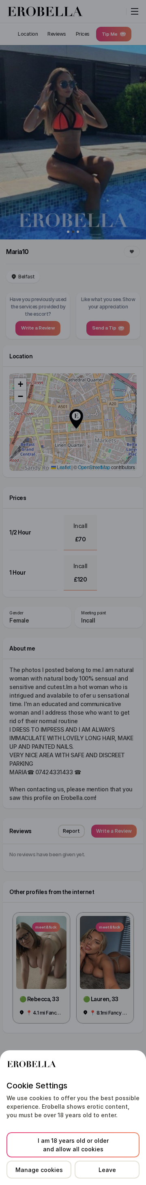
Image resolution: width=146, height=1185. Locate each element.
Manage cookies (39, 1169)
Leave (107, 1169)
